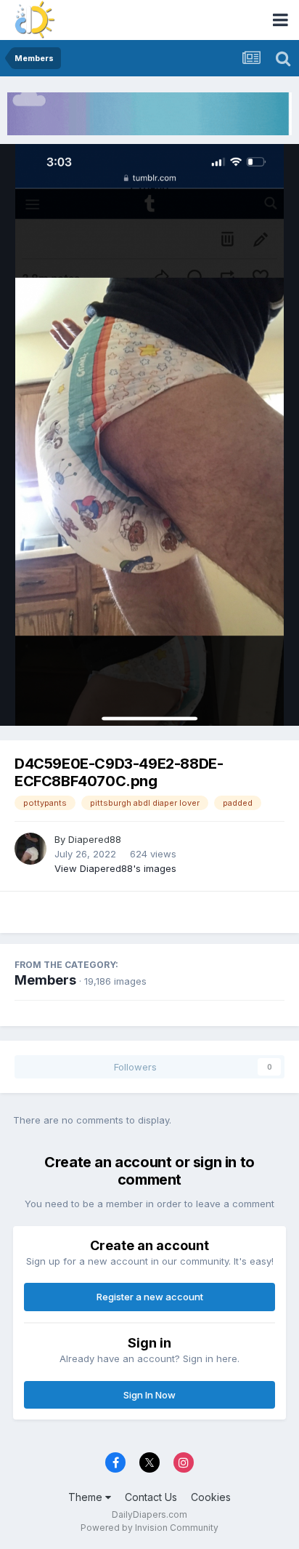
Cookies (211, 1497)
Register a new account (150, 1296)
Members (45, 980)
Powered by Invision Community (149, 1527)
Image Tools (239, 699)
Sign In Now (149, 1395)
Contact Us (151, 1497)
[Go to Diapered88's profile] (30, 849)
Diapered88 (94, 839)
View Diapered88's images (115, 868)
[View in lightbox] (149, 435)
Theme (86, 1497)
